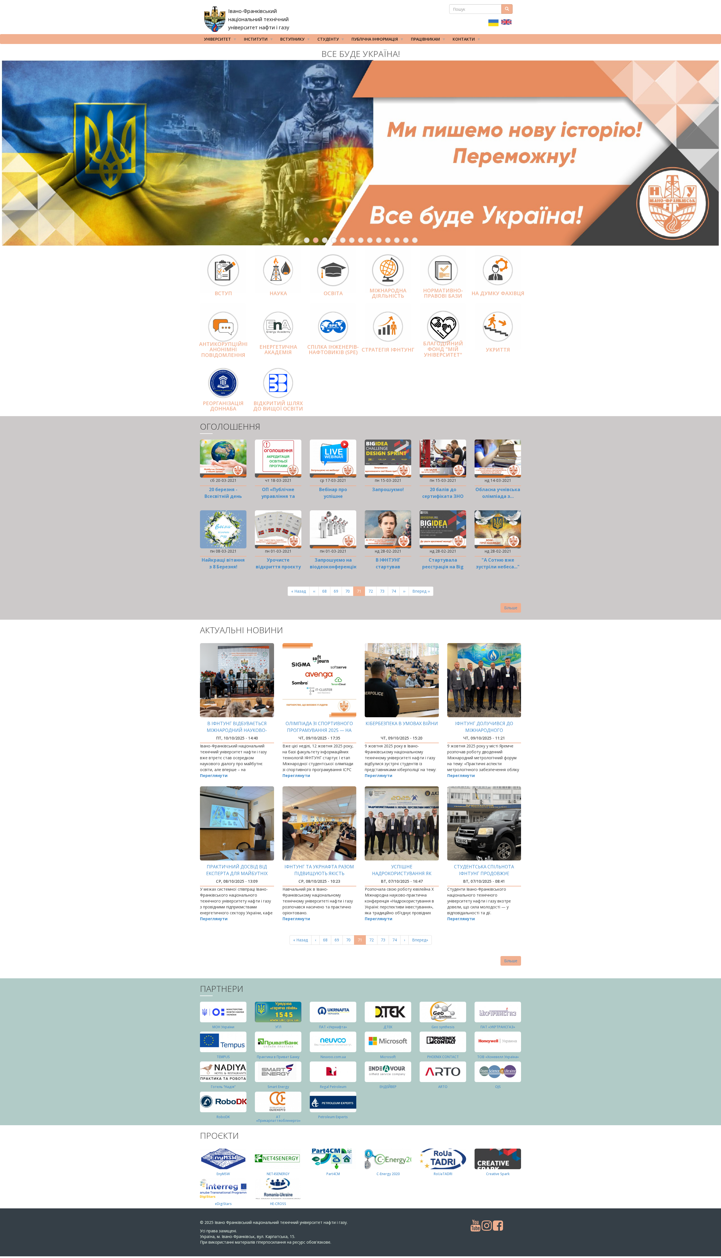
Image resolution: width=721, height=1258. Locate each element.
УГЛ (278, 1027)
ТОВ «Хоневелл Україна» (498, 1056)
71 (361, 592)
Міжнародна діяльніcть (388, 293)
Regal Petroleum (333, 1086)
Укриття (498, 349)
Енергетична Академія (278, 349)
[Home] (214, 19)
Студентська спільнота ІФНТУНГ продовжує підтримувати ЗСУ (484, 873)
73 (384, 591)
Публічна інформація (373, 40)
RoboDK (223, 1116)
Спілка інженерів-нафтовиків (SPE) (333, 349)
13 (415, 240)
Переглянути (214, 775)
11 (397, 240)
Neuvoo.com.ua (333, 1056)
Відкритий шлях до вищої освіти (278, 406)
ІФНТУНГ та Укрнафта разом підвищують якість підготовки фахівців (319, 873)
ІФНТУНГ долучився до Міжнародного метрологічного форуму (484, 730)
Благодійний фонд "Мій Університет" (443, 349)
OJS (498, 1086)
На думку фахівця (497, 293)
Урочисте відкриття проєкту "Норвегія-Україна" (278, 567)
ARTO (443, 1086)
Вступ (223, 293)
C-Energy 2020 (388, 1173)
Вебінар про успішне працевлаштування (333, 496)
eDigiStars (223, 1203)
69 (338, 591)
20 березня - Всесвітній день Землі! (223, 496)
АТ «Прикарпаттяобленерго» (278, 1118)
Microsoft (388, 1056)
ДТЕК (388, 1027)
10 (388, 240)
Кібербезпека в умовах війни (402, 723)
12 (406, 240)
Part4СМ (333, 1173)
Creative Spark (497, 1173)
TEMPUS (223, 1056)
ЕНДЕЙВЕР (388, 1086)
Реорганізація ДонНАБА (223, 406)
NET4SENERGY (278, 1173)
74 (395, 591)
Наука (278, 293)
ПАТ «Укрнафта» (333, 1027)
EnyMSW (223, 1173)
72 (372, 591)
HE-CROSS (278, 1203)
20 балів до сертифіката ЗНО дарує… (443, 496)
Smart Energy (278, 1086)
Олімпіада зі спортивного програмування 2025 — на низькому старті (319, 730)
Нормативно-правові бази (443, 293)
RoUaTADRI (443, 1173)
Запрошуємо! (388, 489)
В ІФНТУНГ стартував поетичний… (388, 567)
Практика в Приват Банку (278, 1056)
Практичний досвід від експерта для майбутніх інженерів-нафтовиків (237, 873)
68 (326, 591)
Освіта (333, 293)
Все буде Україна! (360, 53)
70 (349, 591)
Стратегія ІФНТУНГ (388, 349)
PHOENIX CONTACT (443, 1056)
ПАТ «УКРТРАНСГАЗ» (497, 1027)
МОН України (223, 1027)
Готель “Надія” (223, 1086)
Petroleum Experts (333, 1116)
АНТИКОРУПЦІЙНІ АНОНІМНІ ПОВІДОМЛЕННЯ (223, 350)
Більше (510, 607)
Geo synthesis (443, 1027)
